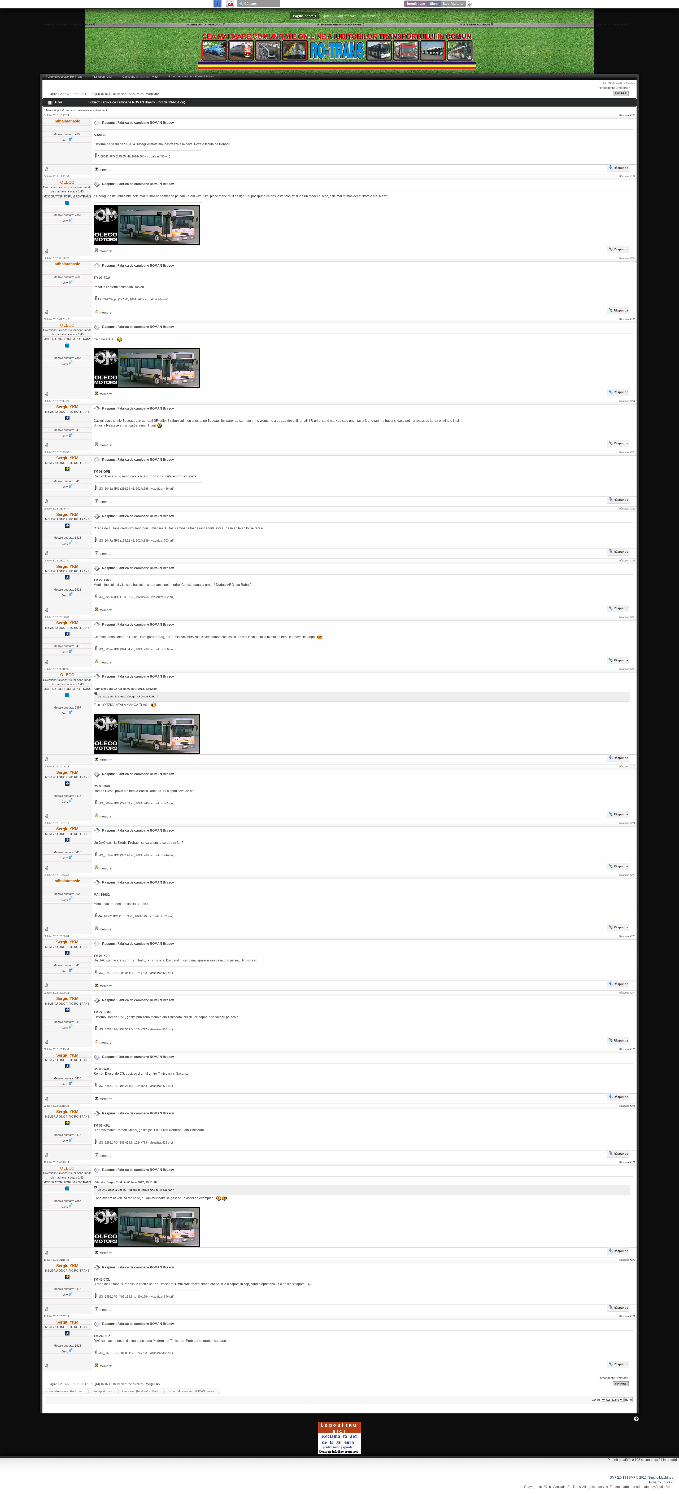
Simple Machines (660, 1477)
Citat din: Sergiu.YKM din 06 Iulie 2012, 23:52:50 (125, 688)
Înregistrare (416, 4)
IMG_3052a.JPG (108, 597)
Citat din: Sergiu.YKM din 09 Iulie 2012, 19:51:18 (125, 1182)
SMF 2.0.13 (618, 1477)
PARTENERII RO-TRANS (475, 24)
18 (114, 93)
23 (134, 93)
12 (88, 93)
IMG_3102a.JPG (108, 855)
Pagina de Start (304, 16)
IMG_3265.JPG (107, 1142)
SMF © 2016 (638, 1477)
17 (110, 93)
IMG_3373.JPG (107, 1353)
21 (126, 93)
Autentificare (346, 16)
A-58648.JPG (106, 156)
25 (141, 93)
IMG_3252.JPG (107, 972)
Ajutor (326, 16)
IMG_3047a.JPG (108, 540)
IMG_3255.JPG (107, 1085)
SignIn (434, 4)
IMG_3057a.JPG (108, 649)
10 (80, 93)
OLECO (67, 182)
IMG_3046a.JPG (108, 488)
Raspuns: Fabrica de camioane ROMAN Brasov (138, 123)
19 (118, 93)
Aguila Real (663, 1487)
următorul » (623, 87)
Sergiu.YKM (67, 407)
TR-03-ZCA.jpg (107, 299)
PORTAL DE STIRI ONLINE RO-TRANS (68, 24)
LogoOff (667, 1482)
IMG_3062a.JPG (108, 803)
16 (106, 93)
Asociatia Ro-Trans (567, 1487)
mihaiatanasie (67, 121)
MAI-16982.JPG (107, 916)
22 (130, 93)
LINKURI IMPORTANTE (611, 24)
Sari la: (595, 1399)
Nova (653, 1482)
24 (138, 93)
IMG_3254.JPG (107, 1029)
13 (92, 93)
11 (84, 93)
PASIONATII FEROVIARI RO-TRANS (339, 24)
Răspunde (621, 167)
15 (102, 93)
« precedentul (606, 87)
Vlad (155, 76)
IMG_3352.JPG (107, 1296)
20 (122, 93)
